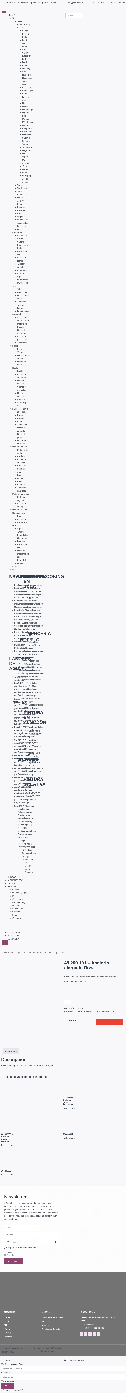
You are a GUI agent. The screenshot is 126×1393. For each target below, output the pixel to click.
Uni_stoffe (27, 150)
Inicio (2, 953)
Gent (24, 72)
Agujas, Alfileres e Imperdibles (22, 531)
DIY (14, 570)
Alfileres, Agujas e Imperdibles (22, 276)
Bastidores (22, 292)
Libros (20, 261)
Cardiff (25, 53)
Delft (24, 59)
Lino (19, 229)
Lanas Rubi (17, 909)
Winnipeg (26, 176)
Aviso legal (35, 1348)
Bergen (25, 34)
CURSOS (11, 877)
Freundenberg (18, 902)
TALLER (11, 883)
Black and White (24, 43)
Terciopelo (22, 188)
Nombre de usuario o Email (12, 1364)
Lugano (25, 112)
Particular (10, 1255)
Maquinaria (22, 522)
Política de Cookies (46, 1351)
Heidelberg (27, 78)
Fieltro (15, 346)
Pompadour (27, 128)
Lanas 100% (23, 311)
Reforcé (20, 198)
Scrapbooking (18, 513)
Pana (19, 213)
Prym (14, 896)
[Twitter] (90, 1334)
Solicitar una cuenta (74, 1360)
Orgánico (21, 217)
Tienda (9, 1252)
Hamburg (26, 75)
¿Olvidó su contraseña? (12, 1390)
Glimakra (16, 918)
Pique (19, 204)
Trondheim (27, 147)
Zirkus (25, 182)
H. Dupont (17, 905)
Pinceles (21, 484)
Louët (14, 915)
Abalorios (27, 953)
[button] (74, 11)
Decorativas (22, 226)
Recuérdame (8, 1381)
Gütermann (17, 899)
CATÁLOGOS (13, 932)
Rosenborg (27, 135)
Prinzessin (27, 131)
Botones (21, 541)
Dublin (25, 62)
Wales (25, 169)
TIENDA (11, 15)
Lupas (20, 563)
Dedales (21, 551)
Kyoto (24, 94)
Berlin (24, 37)
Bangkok (26, 31)
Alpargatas (22, 270)
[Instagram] (85, 1334)
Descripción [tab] (11, 1051)
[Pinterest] (94, 1334)
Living (25, 106)
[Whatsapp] (98, 1334)
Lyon (24, 116)
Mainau (25, 119)
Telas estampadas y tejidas (23, 24)
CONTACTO (13, 939)
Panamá (21, 210)
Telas (14, 18)
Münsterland (27, 122)
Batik (19, 481)
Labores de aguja (20, 409)
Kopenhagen (27, 90)
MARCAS (11, 886)
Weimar (25, 172)
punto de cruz (108, 1011)
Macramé (16, 314)
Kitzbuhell (26, 87)
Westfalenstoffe (19, 893)
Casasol (16, 912)
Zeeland (25, 179)
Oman (25, 125)
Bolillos (20, 371)
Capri (24, 49)
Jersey (20, 201)
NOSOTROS (13, 935)
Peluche (21, 207)
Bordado (21, 418)
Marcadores (22, 257)
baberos (81, 1011)
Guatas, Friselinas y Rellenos (22, 245)
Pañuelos (21, 465)
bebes (89, 1011)
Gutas (20, 478)
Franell (25, 65)
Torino (25, 144)
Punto (20, 415)
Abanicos (21, 399)
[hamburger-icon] (4, 12)
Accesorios (22, 519)
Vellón (20, 352)
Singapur (26, 141)
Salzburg (26, 138)
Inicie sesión (69, 1108)
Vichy (24, 166)
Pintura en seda (19, 447)
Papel (19, 516)
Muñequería (22, 220)
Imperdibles (22, 560)
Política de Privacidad (52, 1348)
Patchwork (17, 232)
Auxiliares (21, 456)
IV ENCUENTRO (15, 880)
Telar (14, 286)
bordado (96, 1011)
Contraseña (6, 1373)
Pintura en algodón (20, 494)
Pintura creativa (19, 510)
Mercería (16, 525)
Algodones (22, 425)
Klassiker (26, 56)
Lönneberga (27, 109)
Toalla (20, 185)
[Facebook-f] (81, 1334)
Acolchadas (22, 223)
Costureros (22, 538)
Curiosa (15, 890)
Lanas (20, 421)
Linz (24, 103)
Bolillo (15, 368)
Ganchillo (21, 412)
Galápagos (27, 68)
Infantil (15, 566)
